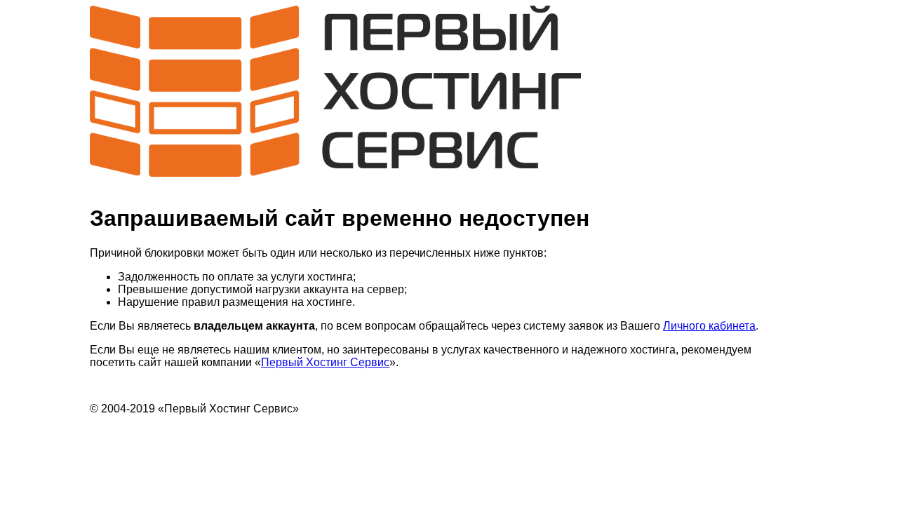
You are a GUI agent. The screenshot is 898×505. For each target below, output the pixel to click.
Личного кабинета (709, 326)
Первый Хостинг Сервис (325, 362)
